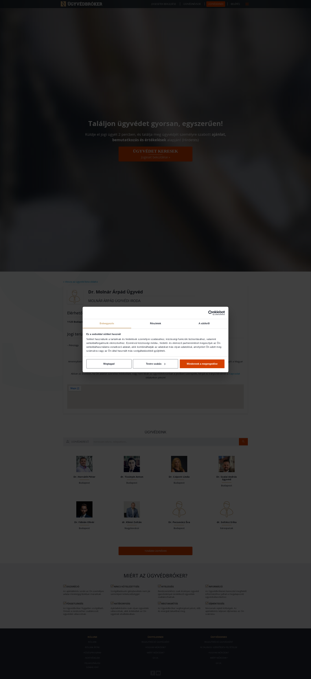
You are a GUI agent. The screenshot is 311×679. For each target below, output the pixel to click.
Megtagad (109, 363)
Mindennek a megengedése (202, 363)
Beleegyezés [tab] (107, 323)
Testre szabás (153, 363)
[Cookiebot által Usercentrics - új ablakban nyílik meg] (210, 312)
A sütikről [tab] (204, 323)
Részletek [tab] (155, 323)
